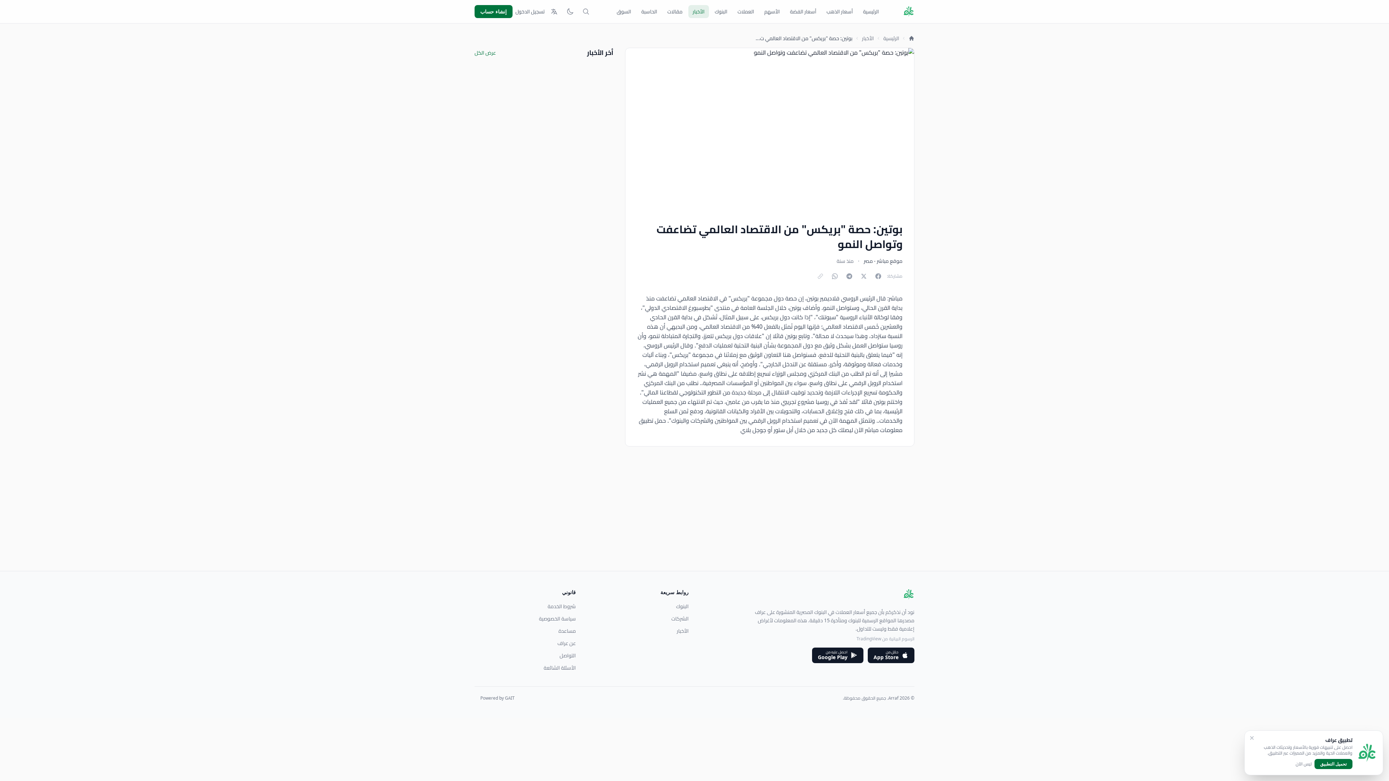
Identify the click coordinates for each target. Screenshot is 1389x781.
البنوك (721, 11)
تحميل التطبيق (1333, 764)
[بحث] (585, 11)
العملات (746, 11)
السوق (624, 11)
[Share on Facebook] (878, 276)
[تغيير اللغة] (554, 11)
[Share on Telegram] (849, 276)
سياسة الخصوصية (557, 618)
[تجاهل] (1252, 738)
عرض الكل (485, 52)
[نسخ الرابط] (820, 276)
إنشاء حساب (493, 11)
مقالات (675, 11)
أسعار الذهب (840, 11)
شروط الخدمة (562, 606)
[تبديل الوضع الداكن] (570, 11)
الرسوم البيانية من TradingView (885, 639)
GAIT (510, 698)
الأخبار (699, 11)
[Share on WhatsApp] (835, 276)
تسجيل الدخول (530, 11)
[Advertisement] (697, 520)
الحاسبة (649, 11)
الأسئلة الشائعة (560, 668)
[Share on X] (864, 276)
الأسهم (772, 11)
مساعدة (567, 631)
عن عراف (566, 643)
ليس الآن (1304, 764)
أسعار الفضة (803, 11)
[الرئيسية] (911, 38)
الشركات (680, 618)
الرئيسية (871, 11)
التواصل (568, 655)
